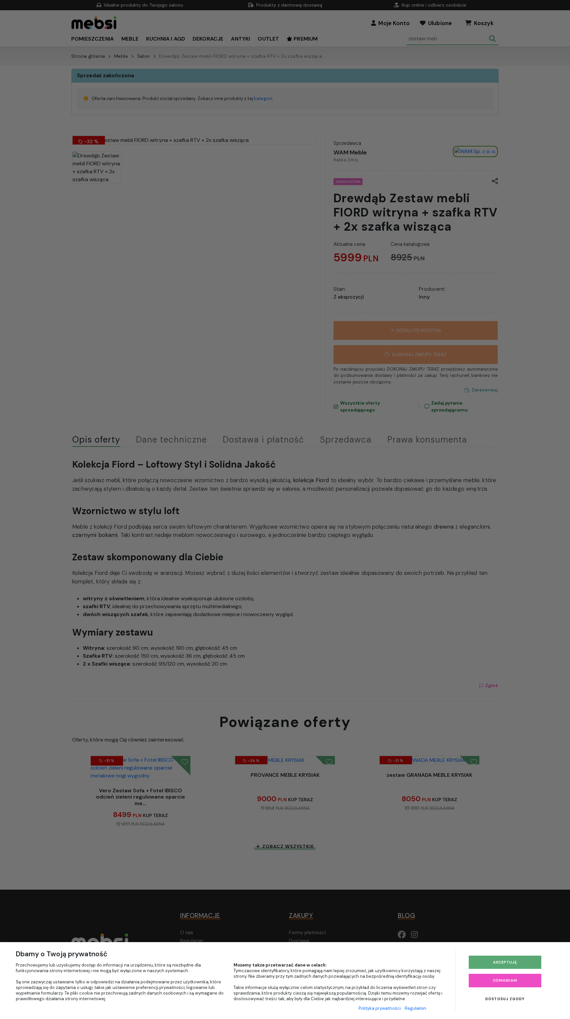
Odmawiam (505, 980)
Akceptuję (505, 962)
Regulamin (415, 1008)
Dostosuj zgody (504, 999)
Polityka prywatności (380, 1008)
